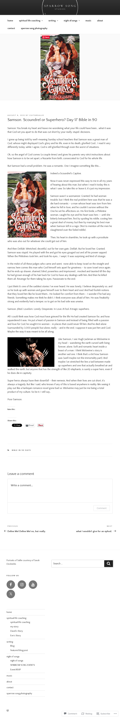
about (100, 20)
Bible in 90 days (21, 450)
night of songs (70, 20)
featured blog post (19, 650)
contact (11, 28)
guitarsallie (36, 115)
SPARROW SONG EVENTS (22, 665)
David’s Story (16, 631)
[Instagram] (22, 584)
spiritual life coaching (29, 20)
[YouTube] (33, 584)
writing (52, 20)
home (10, 20)
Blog (12, 646)
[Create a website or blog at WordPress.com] (8, 711)
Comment (102, 508)
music (88, 20)
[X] (11, 594)
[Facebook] (11, 584)
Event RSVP (15, 669)
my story (14, 626)
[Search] (108, 563)
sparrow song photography (34, 28)
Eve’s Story (15, 635)
